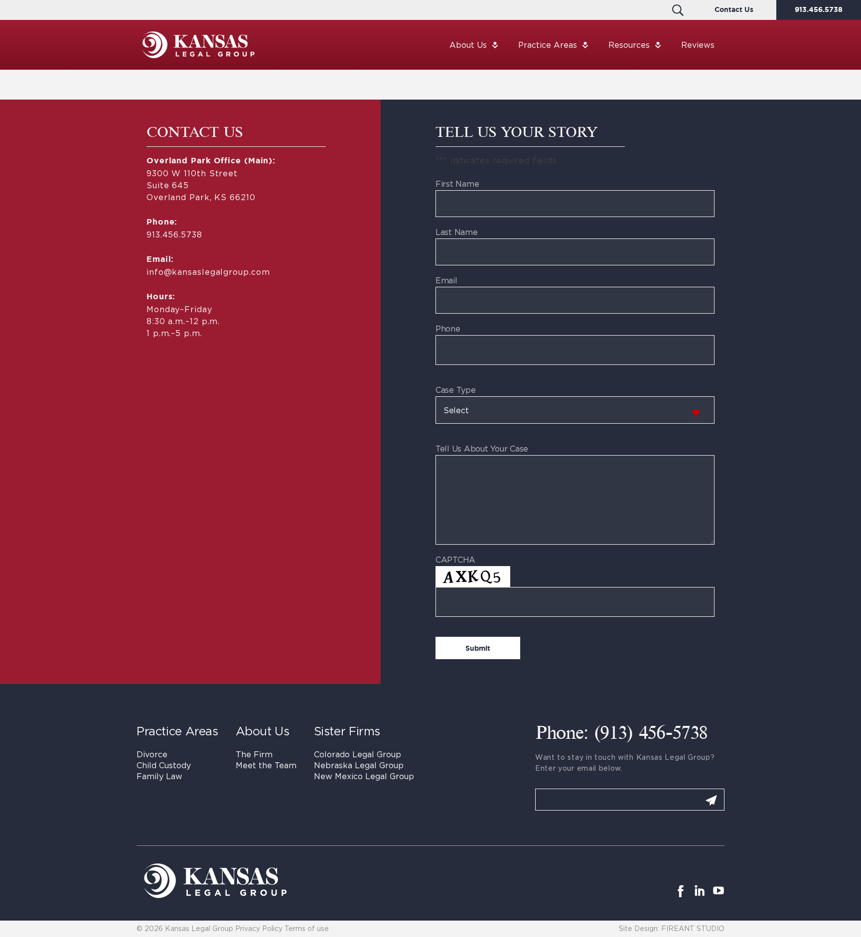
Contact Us (734, 10)
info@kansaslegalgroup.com (208, 271)
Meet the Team (266, 765)
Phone (447, 328)
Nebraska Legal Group (359, 765)
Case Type (455, 389)
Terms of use (307, 928)
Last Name (456, 232)
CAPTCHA (455, 559)
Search (678, 10)
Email (446, 280)
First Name (457, 183)
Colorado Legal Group (357, 754)
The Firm (254, 754)
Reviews (698, 44)
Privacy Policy (259, 928)
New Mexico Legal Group (364, 776)
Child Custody (164, 765)
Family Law (159, 776)
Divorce (152, 754)
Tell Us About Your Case (481, 448)
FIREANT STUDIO (692, 928)
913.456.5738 (819, 10)
